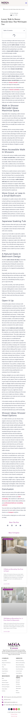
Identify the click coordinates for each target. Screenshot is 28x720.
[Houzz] (19, 709)
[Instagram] (14, 709)
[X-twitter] (12, 709)
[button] (26, 3)
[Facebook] (9, 709)
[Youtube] (16, 709)
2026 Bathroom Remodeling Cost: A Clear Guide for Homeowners (13, 619)
